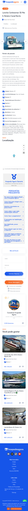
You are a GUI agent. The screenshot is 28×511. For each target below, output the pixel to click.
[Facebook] (8, 453)
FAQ (14, 484)
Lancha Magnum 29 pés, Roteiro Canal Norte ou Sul (14, 391)
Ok (8, 508)
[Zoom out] (24, 148)
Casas (14, 464)
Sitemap (14, 492)
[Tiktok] (15, 453)
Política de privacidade (16, 508)
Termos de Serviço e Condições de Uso (14, 489)
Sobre (14, 480)
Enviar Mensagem (14, 282)
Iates (14, 468)
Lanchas (5, 8)
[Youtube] (19, 453)
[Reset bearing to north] (24, 150)
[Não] (26, 506)
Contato (14, 482)
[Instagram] (12, 453)
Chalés (14, 462)
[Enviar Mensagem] (23, 323)
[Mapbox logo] (6, 169)
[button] (14, 156)
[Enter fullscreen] (24, 153)
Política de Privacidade (14, 487)
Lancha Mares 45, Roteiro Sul (13, 427)
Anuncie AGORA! (14, 471)
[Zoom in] (24, 145)
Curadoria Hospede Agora (14, 314)
